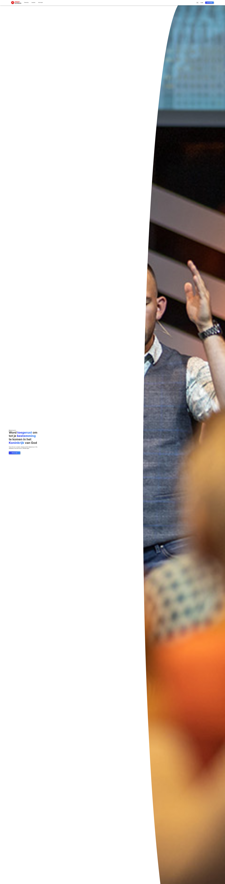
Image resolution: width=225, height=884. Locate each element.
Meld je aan (14, 452)
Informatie (40, 2)
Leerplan (33, 2)
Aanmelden (209, 2)
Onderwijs (26, 2)
